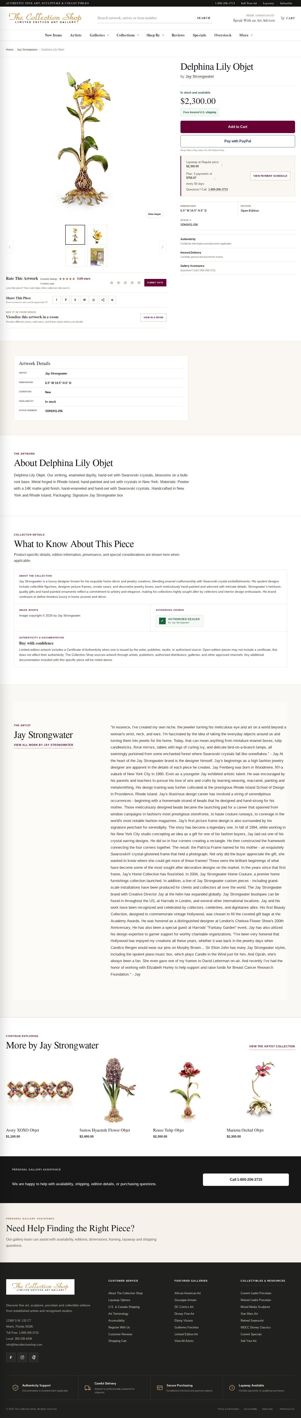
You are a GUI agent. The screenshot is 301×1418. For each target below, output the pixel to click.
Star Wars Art (249, 1313)
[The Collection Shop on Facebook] (10, 1357)
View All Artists (184, 1341)
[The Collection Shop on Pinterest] (33, 1357)
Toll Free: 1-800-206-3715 (22, 1332)
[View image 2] (75, 257)
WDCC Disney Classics (256, 1327)
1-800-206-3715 (225, 3)
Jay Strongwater (27, 49)
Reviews (178, 35)
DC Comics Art (184, 1307)
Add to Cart (237, 127)
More (243, 35)
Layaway (268, 3)
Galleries (97, 35)
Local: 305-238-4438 (19, 1338)
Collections (126, 35)
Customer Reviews (120, 1334)
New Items (53, 35)
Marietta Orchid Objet (245, 1130)
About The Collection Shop (125, 1293)
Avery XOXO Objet (22, 1130)
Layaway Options (119, 1300)
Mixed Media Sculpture (255, 1307)
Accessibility (116, 1320)
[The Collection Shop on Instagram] (22, 1357)
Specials (199, 35)
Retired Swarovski (252, 1320)
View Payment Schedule (270, 176)
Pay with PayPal (237, 141)
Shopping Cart (117, 1341)
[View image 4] (97, 257)
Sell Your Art (249, 3)
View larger (154, 214)
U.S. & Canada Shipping (123, 1307)
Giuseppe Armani (185, 1300)
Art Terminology (118, 1313)
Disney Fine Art (184, 1313)
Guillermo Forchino (187, 1327)
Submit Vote (155, 282)
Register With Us (119, 1327)
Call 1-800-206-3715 (246, 1179)
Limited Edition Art (186, 1334)
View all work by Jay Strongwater (43, 745)
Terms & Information (228, 1409)
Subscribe (286, 3)
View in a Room (153, 317)
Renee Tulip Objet (168, 1130)
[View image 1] (75, 235)
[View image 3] (97, 235)
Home (9, 49)
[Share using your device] (103, 300)
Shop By (153, 35)
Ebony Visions (184, 1320)
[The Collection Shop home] (45, 18)
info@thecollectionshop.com (24, 1344)
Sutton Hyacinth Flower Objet (105, 1130)
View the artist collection (272, 1046)
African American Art (188, 1293)
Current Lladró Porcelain (256, 1293)
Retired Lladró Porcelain (256, 1300)
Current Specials (251, 1334)
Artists (76, 35)
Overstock (222, 35)
